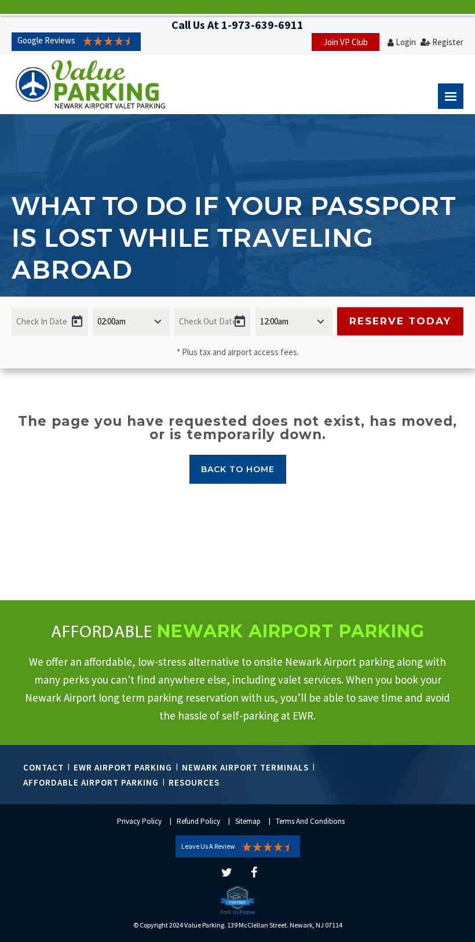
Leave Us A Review (208, 846)
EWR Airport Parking (123, 767)
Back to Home (238, 469)
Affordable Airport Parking (91, 782)
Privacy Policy (139, 821)
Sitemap (248, 821)
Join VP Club (345, 42)
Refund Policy (198, 821)
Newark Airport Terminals (245, 767)
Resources (194, 782)
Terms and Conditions (310, 821)
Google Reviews (46, 40)
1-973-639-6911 (262, 24)
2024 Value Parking (196, 925)
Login (406, 42)
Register (447, 42)
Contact (43, 767)
